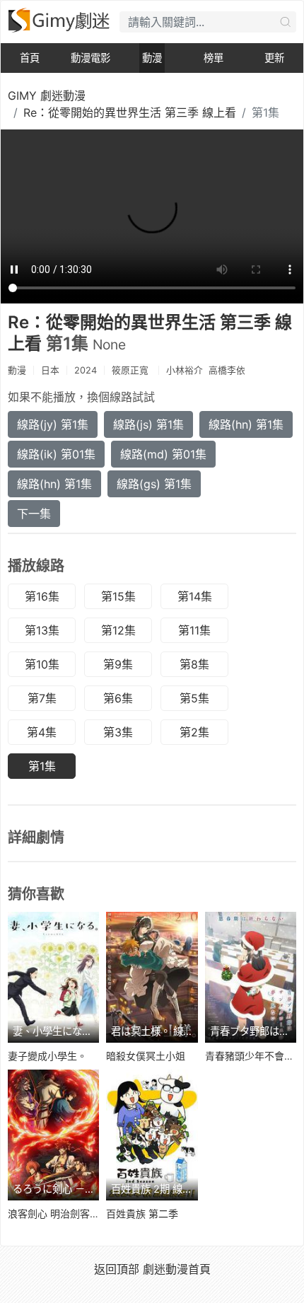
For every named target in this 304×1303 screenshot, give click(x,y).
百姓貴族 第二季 (142, 1214)
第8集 (194, 664)
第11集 (194, 630)
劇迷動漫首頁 (177, 1269)
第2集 (194, 732)
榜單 (213, 58)
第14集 (194, 596)
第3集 (118, 732)
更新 (274, 58)
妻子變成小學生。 (47, 1056)
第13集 (42, 630)
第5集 (194, 698)
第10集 (42, 664)
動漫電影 (90, 58)
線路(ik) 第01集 (56, 454)
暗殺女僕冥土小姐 (145, 1056)
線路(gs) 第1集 (154, 484)
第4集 (42, 732)
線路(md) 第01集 (163, 454)
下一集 (34, 513)
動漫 (152, 58)
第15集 (118, 596)
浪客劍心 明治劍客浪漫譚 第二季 (80, 1214)
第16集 (42, 596)
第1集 (42, 766)
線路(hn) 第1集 (246, 424)
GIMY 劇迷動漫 (47, 95)
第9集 (118, 664)
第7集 (42, 698)
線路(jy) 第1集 (52, 424)
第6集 (118, 698)
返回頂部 (116, 1269)
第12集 (118, 630)
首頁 (30, 58)
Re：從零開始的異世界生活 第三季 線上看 (129, 112)
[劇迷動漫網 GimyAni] (60, 20)
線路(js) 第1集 (148, 424)
